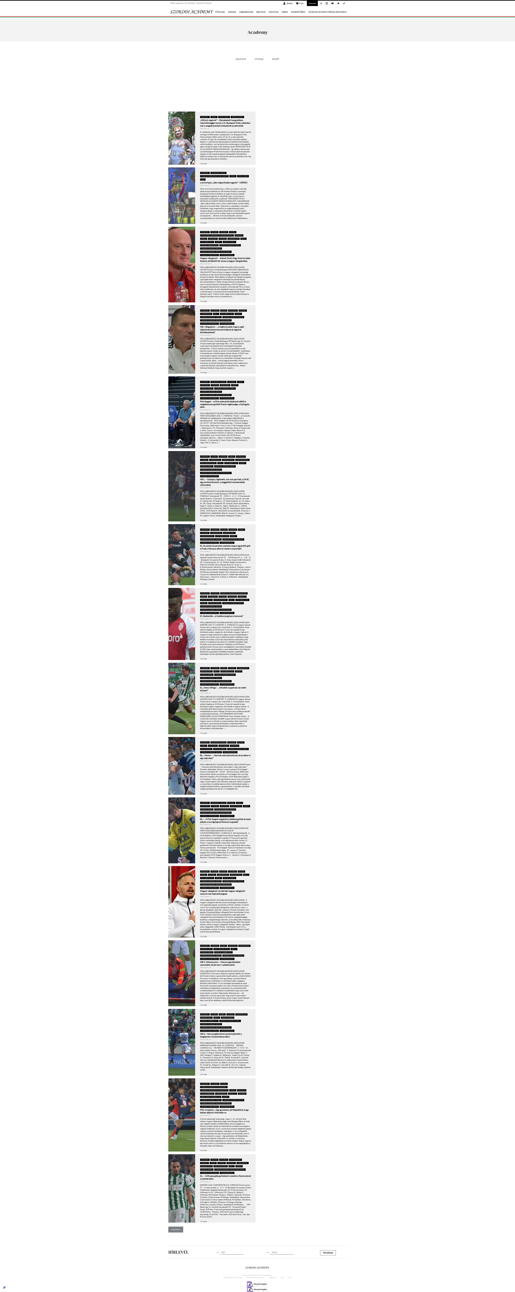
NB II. (234, 949)
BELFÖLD (261, 12)
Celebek (223, 232)
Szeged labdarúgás (209, 245)
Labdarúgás (233, 238)
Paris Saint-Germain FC (210, 1097)
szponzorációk (227, 255)
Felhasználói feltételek (255, 1277)
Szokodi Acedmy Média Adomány (327, 12)
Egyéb (232, 232)
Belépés (290, 3)
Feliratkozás (328, 1253)
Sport (275, 59)
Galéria (239, 235)
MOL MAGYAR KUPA (208, 463)
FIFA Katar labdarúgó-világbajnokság (217, 235)
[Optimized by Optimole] (4, 1287)
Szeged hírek (237, 117)
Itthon (259, 59)
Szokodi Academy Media (211, 248)
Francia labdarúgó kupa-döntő (214, 176)
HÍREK (285, 12)
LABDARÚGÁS (246, 12)
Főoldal (220, 12)
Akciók (214, 871)
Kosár (301, 3)
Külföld (241, 59)
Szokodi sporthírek (209, 255)
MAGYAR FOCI (228, 460)
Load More (175, 1229)
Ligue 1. (242, 596)
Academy (204, 117)
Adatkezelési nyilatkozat (232, 1277)
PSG (202, 179)
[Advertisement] (257, 91)
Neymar (242, 1093)
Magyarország (242, 460)
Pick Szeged (206, 749)
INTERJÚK (212, 238)
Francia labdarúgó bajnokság (234, 593)
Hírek (214, 117)
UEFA (290, 1277)
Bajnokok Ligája (218, 173)
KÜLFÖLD (274, 12)
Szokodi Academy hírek (230, 245)
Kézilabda (225, 385)
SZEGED (232, 12)
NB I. (243, 238)
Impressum (272, 1277)
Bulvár (214, 232)
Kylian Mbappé (207, 1093)
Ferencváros (235, 1159)
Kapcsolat (312, 3)
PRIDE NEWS (224, 117)
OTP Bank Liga (207, 242)
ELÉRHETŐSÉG (298, 12)
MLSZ (282, 1277)
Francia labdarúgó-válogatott (214, 1090)
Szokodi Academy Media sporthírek (215, 251)
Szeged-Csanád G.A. (223, 952)
